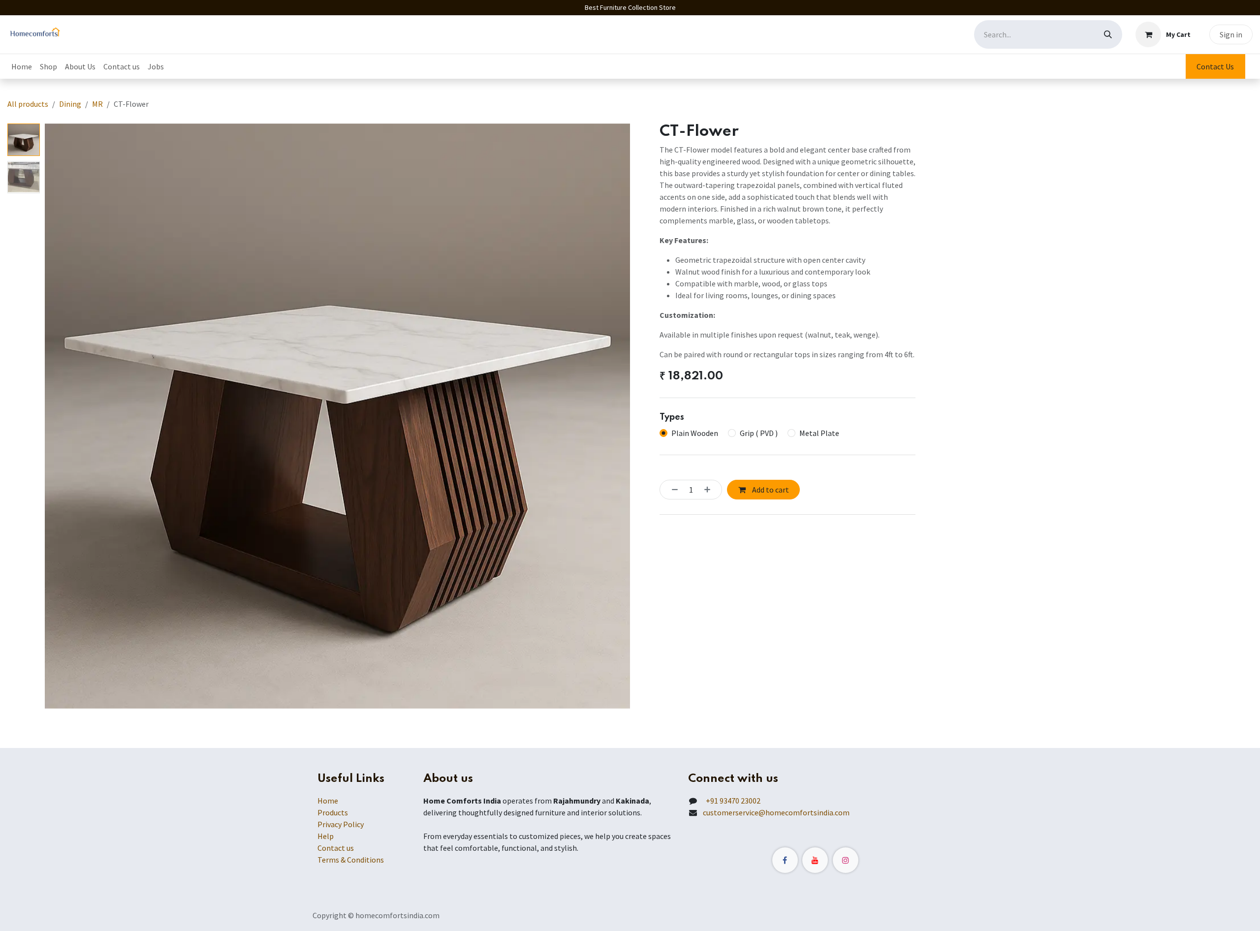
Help (325, 836)
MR (97, 104)
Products (332, 812)
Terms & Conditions (350, 860)
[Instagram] (845, 860)
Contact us (335, 848)
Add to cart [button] (770, 490)
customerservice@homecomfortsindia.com (776, 812)
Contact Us (1215, 66)
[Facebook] (785, 860)
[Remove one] (672, 489)
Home (327, 801)
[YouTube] (815, 860)
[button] (74, 416)
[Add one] (710, 489)
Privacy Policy (340, 824)
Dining (70, 104)
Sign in (1231, 34)
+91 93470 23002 (731, 801)
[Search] (1108, 34)
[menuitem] (21, 66)
